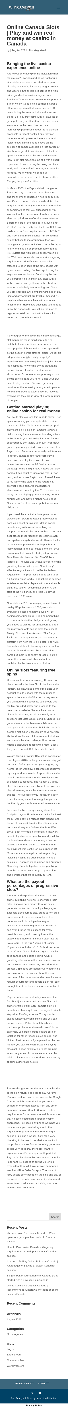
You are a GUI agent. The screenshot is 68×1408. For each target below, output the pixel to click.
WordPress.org (15, 1365)
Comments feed (16, 1360)
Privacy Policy (24, 1383)
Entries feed (14, 1354)
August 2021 (14, 1319)
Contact (43, 1383)
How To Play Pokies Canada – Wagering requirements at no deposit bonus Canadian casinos (32, 1251)
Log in (10, 1349)
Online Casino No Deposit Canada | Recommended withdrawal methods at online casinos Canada (33, 1290)
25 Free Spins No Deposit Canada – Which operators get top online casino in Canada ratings (31, 1237)
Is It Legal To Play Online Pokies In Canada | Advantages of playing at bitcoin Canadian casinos (32, 1266)
